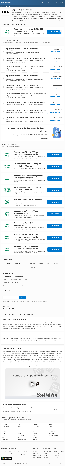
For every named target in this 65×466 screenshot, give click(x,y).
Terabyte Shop (22, 439)
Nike (34, 435)
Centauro (48, 263)
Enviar (23, 297)
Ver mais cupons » (54, 435)
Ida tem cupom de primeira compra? (13, 285)
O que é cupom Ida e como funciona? (13, 276)
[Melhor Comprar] (21, 3)
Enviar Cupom (37, 455)
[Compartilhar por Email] (13, 309)
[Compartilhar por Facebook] (3, 309)
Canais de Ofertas (59, 451)
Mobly (50, 424)
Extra (3, 435)
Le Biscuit (4, 429)
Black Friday (36, 453)
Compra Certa (52, 431)
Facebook (56, 453)
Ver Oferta (55, 155)
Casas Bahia (24, 263)
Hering (35, 433)
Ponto (3, 433)
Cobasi (50, 429)
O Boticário (21, 431)
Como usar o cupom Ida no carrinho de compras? (16, 279)
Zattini (35, 437)
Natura (35, 439)
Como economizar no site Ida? (11, 282)
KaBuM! (41, 263)
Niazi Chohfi (21, 435)
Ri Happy (32, 263)
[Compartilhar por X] (6, 309)
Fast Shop (36, 426)
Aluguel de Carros (48, 451)
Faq (50, 463)
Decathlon (51, 426)
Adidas (19, 433)
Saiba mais (44, 138)
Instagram (56, 455)
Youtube (56, 457)
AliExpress (5, 439)
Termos (62, 463)
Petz (3, 437)
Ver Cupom (56, 32)
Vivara (19, 426)
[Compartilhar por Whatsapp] (9, 309)
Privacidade (55, 463)
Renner (8, 263)
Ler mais (60, 20)
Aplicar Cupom (55, 51)
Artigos (35, 451)
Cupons (5, 6)
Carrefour (35, 431)
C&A (19, 424)
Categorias (46, 453)
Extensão (45, 457)
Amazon (32, 267)
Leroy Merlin (16, 263)
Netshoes (56, 263)
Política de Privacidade (42, 301)
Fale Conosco (37, 457)
